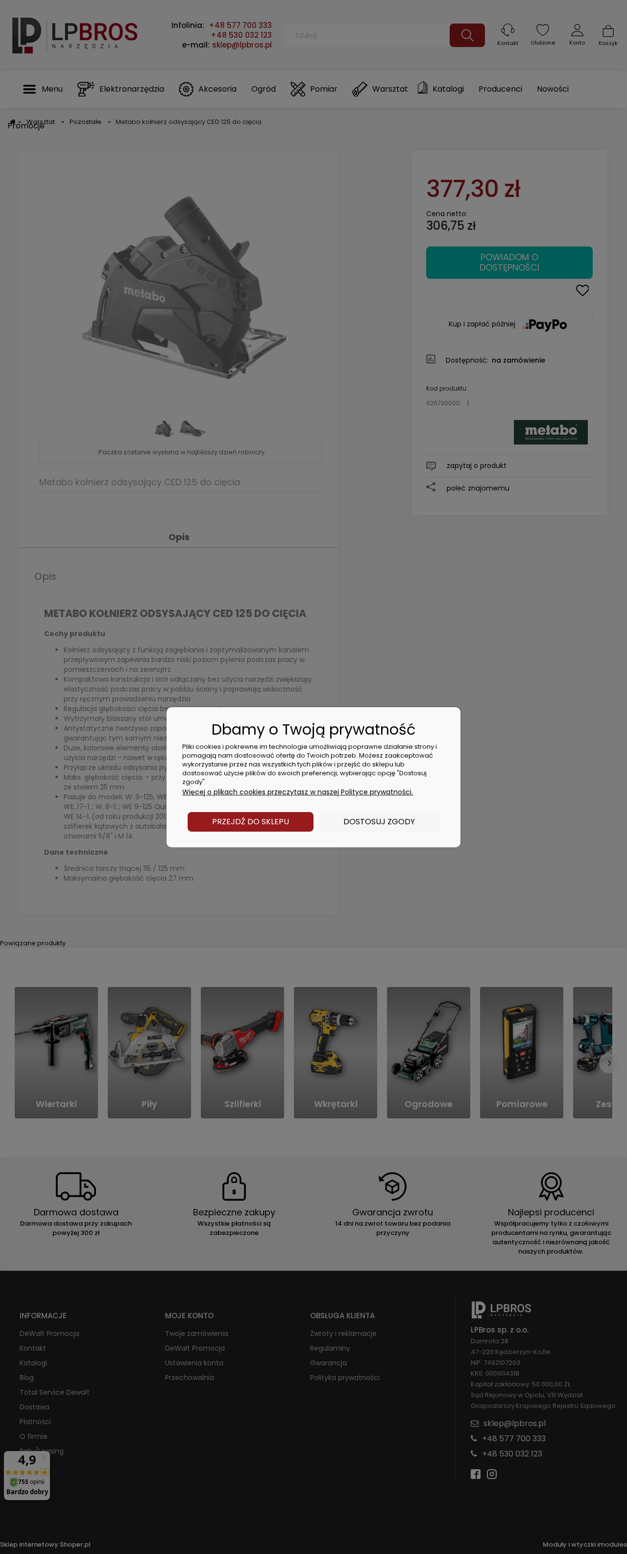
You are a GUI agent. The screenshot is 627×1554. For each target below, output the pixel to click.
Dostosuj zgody (379, 821)
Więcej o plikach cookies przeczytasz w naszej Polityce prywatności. (297, 792)
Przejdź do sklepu (250, 821)
